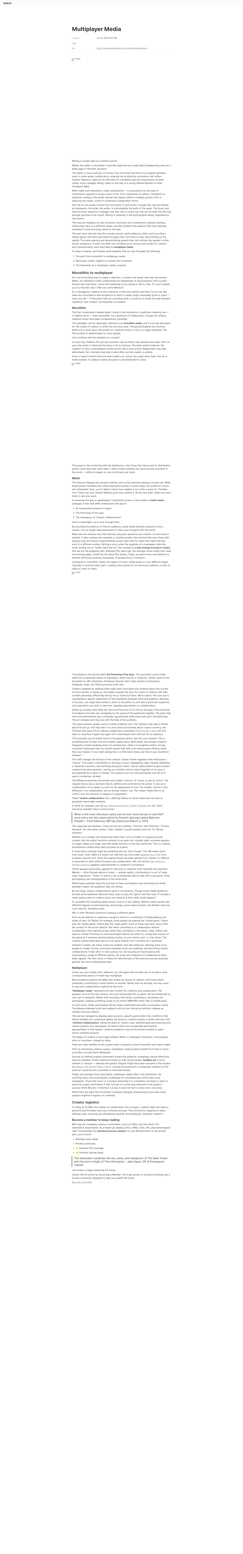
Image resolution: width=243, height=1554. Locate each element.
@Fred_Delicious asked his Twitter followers (123, 805)
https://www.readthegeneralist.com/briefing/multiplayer (122, 48)
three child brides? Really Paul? (93, 1066)
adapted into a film (150, 854)
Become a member (82, 1182)
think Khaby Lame (146, 730)
